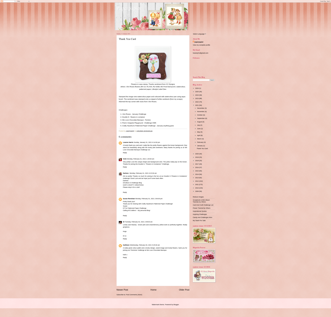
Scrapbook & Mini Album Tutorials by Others (201, 201)
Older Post (184, 290)
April (199, 135)
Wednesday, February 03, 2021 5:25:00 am (145, 245)
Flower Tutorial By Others (201, 208)
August (199, 122)
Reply (125, 153)
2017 (197, 164)
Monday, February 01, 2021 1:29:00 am (140, 159)
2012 (197, 181)
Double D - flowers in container (133, 117)
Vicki (125, 159)
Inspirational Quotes (200, 211)
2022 (197, 102)
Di (123, 222)
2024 (197, 95)
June (199, 128)
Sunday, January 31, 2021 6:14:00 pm (147, 142)
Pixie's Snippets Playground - (133, 123)
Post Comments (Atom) (134, 295)
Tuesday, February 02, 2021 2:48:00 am (138, 222)
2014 (197, 174)
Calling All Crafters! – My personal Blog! (136, 210)
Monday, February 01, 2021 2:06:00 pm (148, 198)
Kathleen (126, 245)
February (200, 142)
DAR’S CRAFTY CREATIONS (133, 185)
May (198, 132)
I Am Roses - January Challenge (134, 114)
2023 (197, 98)
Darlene (126, 173)
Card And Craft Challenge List (203, 205)
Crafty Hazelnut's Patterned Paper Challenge (139, 126)
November (201, 111)
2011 (197, 184)
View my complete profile (201, 45)
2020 (197, 154)
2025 (197, 92)
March (199, 139)
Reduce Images (198, 197)
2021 (197, 105)
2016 (197, 167)
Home (153, 290)
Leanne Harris (128, 142)
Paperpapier (129, 7)
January (200, 146)
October (200, 115)
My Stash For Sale (199, 220)
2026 (197, 88)
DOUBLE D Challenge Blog (132, 183)
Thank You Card (202, 148)
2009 (197, 191)
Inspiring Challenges (200, 214)
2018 (197, 160)
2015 (197, 171)
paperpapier (199, 42)
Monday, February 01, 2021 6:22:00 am (143, 173)
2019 (197, 157)
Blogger (176, 304)
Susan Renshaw (129, 198)
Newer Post (122, 290)
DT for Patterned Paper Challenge (134, 208)
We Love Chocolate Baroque (133, 120)
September (201, 118)
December (201, 108)
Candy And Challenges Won (202, 217)
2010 (197, 188)
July (198, 125)
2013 (197, 178)
